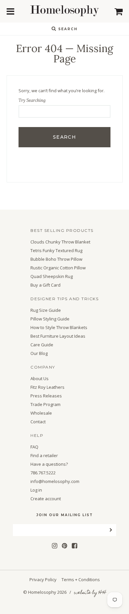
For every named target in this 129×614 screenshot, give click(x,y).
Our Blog (39, 353)
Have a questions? (49, 464)
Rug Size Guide (45, 310)
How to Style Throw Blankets (58, 327)
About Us (39, 378)
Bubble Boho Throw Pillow (56, 259)
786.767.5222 (43, 473)
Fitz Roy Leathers (47, 387)
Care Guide (41, 345)
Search (64, 137)
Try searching (32, 100)
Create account (45, 499)
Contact (38, 422)
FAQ (34, 447)
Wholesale (41, 413)
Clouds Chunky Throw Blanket (60, 242)
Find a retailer (44, 455)
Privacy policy (43, 579)
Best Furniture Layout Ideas (57, 336)
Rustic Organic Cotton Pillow (58, 268)
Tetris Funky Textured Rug (56, 250)
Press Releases (46, 396)
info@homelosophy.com (54, 481)
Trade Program (45, 404)
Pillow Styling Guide (49, 319)
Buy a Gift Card (45, 285)
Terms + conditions (81, 579)
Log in (36, 490)
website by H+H (90, 592)
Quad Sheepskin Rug (51, 276)
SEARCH (67, 29)
